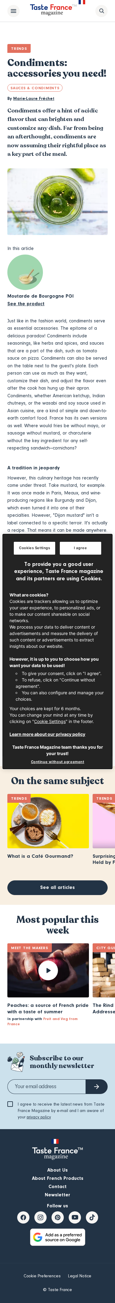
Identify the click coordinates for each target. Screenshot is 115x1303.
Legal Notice (80, 1276)
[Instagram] (40, 1217)
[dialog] (57, 651)
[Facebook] (23, 1217)
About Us (57, 1170)
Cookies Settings (34, 548)
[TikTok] (92, 1217)
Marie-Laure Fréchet (33, 98)
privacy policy (39, 1117)
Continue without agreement (57, 762)
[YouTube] (75, 1217)
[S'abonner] (97, 1086)
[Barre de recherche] (101, 11)
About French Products (57, 1178)
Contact (57, 1186)
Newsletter (57, 1195)
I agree (80, 548)
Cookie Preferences (42, 1276)
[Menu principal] (13, 11)
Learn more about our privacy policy (47, 734)
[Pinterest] (58, 1217)
